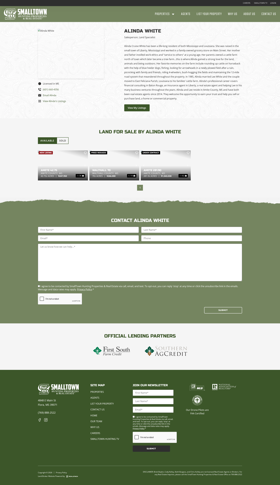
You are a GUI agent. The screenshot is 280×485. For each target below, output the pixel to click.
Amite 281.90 (152, 170)
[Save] (85, 153)
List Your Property (209, 14)
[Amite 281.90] (166, 165)
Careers (246, 3)
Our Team (96, 421)
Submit (223, 310)
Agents (185, 14)
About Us (249, 14)
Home (93, 415)
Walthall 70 (101, 170)
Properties (162, 14)
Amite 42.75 (49, 170)
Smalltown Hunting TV (104, 439)
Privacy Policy (84, 289)
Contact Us (268, 14)
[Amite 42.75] (63, 165)
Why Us (232, 14)
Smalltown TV (260, 3)
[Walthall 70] (114, 165)
